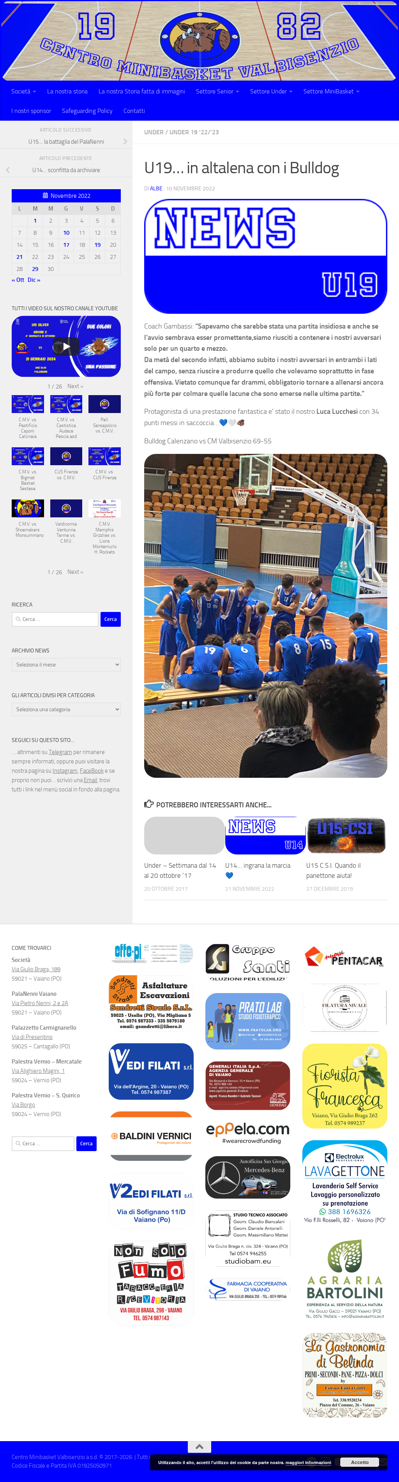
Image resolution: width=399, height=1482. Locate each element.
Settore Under (268, 91)
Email (90, 780)
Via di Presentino (32, 1037)
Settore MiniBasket (329, 91)
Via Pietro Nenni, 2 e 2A (40, 1003)
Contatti (134, 110)
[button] (75, 386)
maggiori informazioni (308, 1462)
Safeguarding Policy (87, 110)
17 (66, 244)
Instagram (65, 770)
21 (19, 256)
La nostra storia (67, 91)
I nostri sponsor (31, 110)
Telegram (60, 752)
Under (154, 132)
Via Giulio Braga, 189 (36, 969)
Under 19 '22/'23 (194, 132)
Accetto (360, 1462)
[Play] (66, 346)
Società (20, 91)
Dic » (34, 279)
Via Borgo (23, 1104)
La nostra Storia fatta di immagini (142, 91)
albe (156, 188)
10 (66, 232)
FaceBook (92, 770)
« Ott (18, 279)
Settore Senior (214, 91)
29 (35, 268)
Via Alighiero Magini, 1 (38, 1070)
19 (97, 244)
